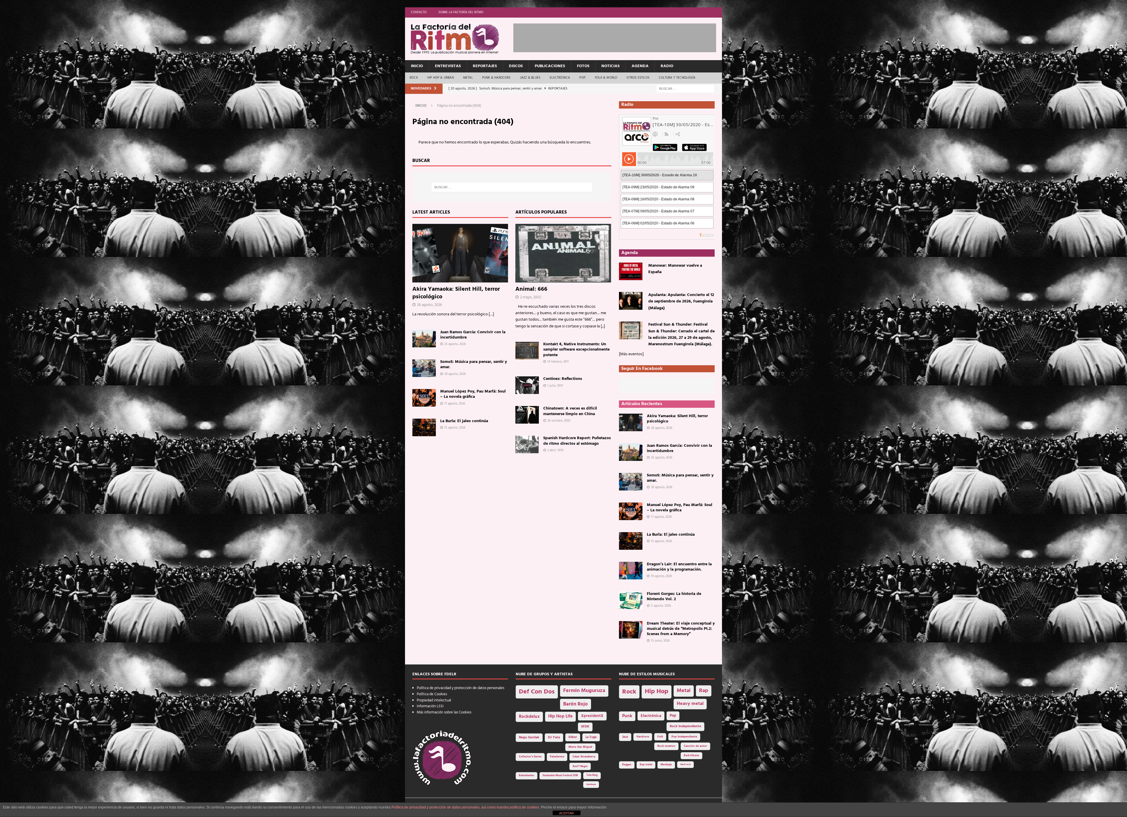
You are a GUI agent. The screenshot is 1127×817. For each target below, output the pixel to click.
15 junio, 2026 (660, 640)
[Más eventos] (631, 354)
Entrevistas (448, 66)
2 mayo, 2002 (530, 297)
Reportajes (485, 66)
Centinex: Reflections (562, 378)
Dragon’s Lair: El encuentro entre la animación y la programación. (679, 567)
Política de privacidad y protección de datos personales (460, 688)
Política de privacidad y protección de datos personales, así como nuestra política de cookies (465, 807)
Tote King (592, 775)
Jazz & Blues (530, 77)
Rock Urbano (691, 755)
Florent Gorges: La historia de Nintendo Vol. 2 (674, 597)
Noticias (610, 66)
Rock (414, 77)
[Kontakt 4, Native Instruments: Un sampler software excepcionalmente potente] (527, 350)
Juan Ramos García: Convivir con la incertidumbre (472, 335)
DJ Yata (554, 737)
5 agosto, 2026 (661, 605)
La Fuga (591, 737)
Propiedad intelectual (434, 700)
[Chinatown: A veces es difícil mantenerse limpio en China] (527, 415)
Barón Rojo (575, 704)
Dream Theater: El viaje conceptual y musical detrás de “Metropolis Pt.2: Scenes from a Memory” (681, 628)
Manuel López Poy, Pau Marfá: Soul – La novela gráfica (473, 394)
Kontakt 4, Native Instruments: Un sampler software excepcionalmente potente (576, 349)
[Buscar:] (685, 88)
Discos (516, 66)
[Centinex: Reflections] (527, 385)
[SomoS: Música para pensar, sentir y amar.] (424, 368)
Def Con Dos (537, 692)
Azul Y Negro (580, 766)
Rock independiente (685, 726)
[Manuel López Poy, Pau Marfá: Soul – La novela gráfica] (424, 398)
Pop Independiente (684, 737)
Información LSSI (430, 706)
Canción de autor (695, 746)
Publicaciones (550, 66)
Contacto (419, 12)
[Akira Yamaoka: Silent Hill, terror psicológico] (460, 253)
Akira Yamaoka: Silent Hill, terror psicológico (456, 293)
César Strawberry (584, 757)
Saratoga (591, 784)
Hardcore (643, 736)
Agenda (640, 66)
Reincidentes (526, 776)
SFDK (585, 727)
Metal (468, 77)
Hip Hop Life (560, 716)
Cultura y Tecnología (677, 77)
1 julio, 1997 (555, 385)
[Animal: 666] (563, 253)
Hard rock (685, 764)
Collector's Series (530, 756)
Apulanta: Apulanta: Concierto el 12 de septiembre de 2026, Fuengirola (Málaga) (681, 302)
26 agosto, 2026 (429, 305)
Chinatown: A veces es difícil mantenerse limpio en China (570, 411)
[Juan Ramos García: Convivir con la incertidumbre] (424, 338)
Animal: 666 (531, 289)
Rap (703, 690)
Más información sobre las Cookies (444, 712)
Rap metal (646, 764)
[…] (491, 314)
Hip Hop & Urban (440, 77)
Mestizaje (666, 765)
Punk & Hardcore (496, 77)
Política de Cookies (432, 694)
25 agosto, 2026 (455, 344)
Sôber (572, 737)
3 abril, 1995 (555, 450)
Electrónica (560, 77)
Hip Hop (656, 691)
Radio (667, 66)
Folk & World (606, 77)
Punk (627, 716)
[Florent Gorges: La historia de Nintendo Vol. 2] (630, 600)
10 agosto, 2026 (661, 576)
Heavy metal (690, 704)
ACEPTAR (566, 813)
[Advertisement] (620, 36)
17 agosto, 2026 (454, 403)
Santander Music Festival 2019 (560, 776)
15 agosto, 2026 (454, 427)
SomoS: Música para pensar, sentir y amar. (473, 364)
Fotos (583, 66)
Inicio (417, 66)
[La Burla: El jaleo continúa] (424, 427)
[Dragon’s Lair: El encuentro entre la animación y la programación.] (630, 570)
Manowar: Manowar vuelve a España (675, 268)
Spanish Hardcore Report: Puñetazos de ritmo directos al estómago (577, 441)
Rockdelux (529, 716)
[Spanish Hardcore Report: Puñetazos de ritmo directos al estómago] (527, 444)
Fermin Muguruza (584, 690)
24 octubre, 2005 (559, 420)
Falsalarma (557, 756)
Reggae (626, 764)
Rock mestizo (666, 746)
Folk (660, 737)
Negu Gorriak (529, 737)
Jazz (625, 737)
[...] (603, 326)
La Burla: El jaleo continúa (464, 421)
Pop (582, 77)
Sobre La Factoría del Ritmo (460, 12)
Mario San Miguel (580, 747)
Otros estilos (638, 77)
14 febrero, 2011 (558, 361)
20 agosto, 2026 (455, 374)
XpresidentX (592, 716)
